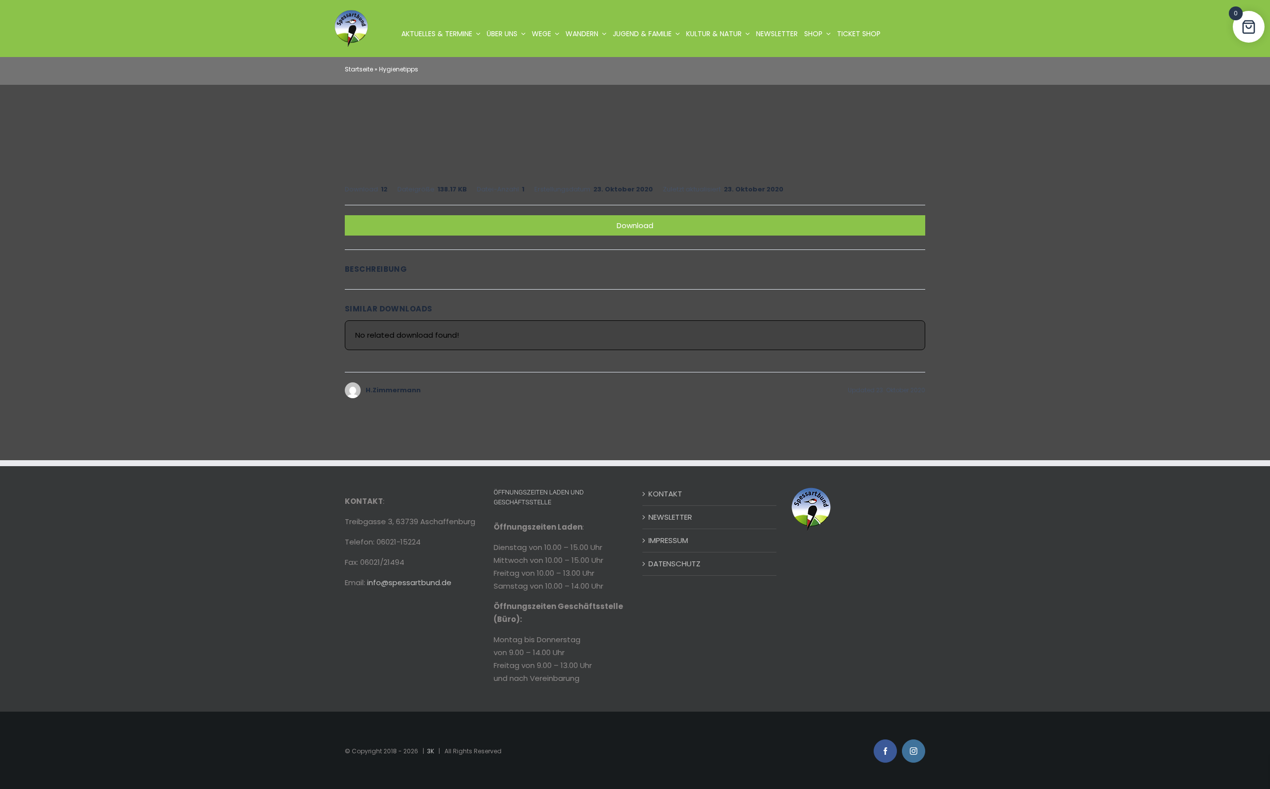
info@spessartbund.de (409, 582)
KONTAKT (665, 493)
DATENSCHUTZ (674, 563)
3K (430, 751)
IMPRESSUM (668, 540)
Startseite (359, 69)
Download (635, 225)
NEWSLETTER (670, 517)
